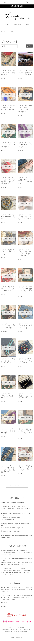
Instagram (4, 606)
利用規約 (16, 631)
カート (31, 2)
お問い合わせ (23, 631)
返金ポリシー (8, 631)
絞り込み (29, 46)
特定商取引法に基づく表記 (10, 629)
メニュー (6, 2)
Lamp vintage (18, 637)
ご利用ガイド (10, 531)
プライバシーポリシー (24, 629)
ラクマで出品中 (19, 615)
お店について (12, 627)
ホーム (3, 31)
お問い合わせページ (11, 568)
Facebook (4, 602)
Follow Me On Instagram (19, 621)
